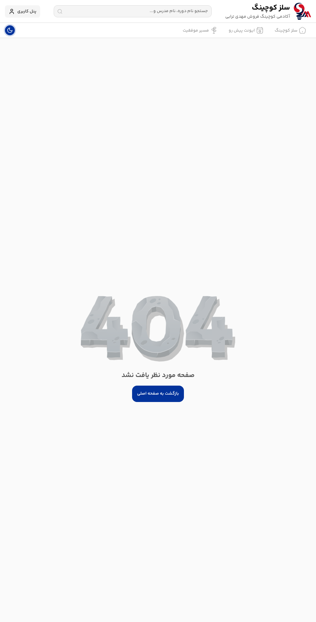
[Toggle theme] (10, 30)
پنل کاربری (26, 11)
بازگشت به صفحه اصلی (158, 393)
